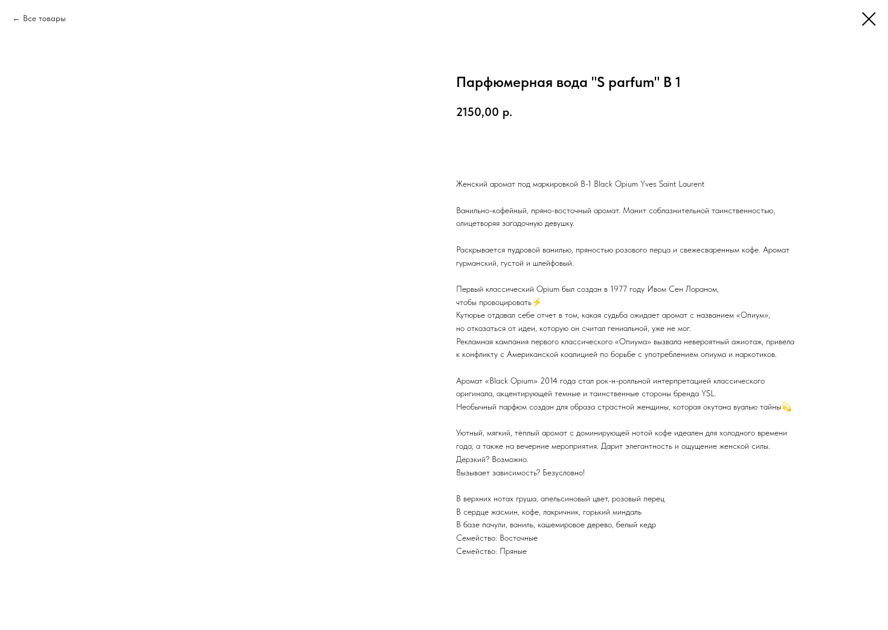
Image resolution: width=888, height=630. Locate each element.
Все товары (44, 18)
